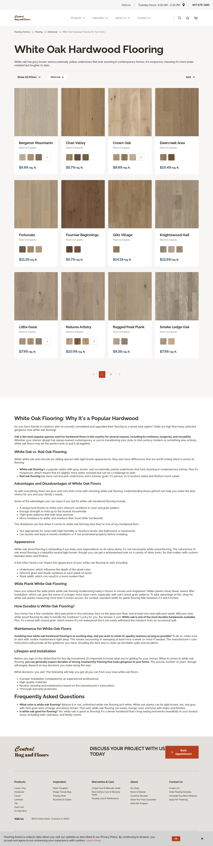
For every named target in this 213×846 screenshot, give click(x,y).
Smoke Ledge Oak (174, 327)
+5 (141, 157)
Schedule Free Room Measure (183, 796)
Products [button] (76, 17)
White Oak (56, 77)
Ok (176, 839)
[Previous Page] (93, 374)
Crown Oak (122, 143)
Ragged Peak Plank (128, 327)
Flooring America (22, 32)
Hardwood (52, 32)
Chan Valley (75, 143)
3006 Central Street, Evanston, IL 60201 (50, 819)
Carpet (17, 796)
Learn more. (93, 840)
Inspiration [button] (98, 17)
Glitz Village (122, 235)
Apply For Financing (178, 799)
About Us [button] (121, 17)
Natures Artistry (78, 327)
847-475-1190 (201, 4)
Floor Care (19, 807)
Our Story (134, 788)
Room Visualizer (60, 788)
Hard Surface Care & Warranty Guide (106, 793)
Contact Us (144, 17)
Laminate (18, 799)
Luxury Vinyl (20, 788)
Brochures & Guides (62, 799)
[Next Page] (119, 374)
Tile (16, 803)
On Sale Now (20, 811)
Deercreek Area (172, 143)
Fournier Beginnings (82, 235)
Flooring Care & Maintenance (105, 798)
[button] (179, 18)
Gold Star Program (139, 803)
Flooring (39, 32)
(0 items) (195, 18)
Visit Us (126, 5)
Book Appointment (183, 752)
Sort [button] (188, 77)
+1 (47, 157)
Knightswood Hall (174, 235)
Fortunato (27, 235)
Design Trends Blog (62, 792)
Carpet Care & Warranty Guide (106, 788)
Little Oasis (28, 327)
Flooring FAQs (59, 796)
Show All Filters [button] (27, 77)
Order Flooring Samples (180, 792)
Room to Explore (138, 792)
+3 (94, 341)
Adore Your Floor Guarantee (143, 799)
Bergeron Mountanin (36, 143)
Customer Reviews (139, 796)
